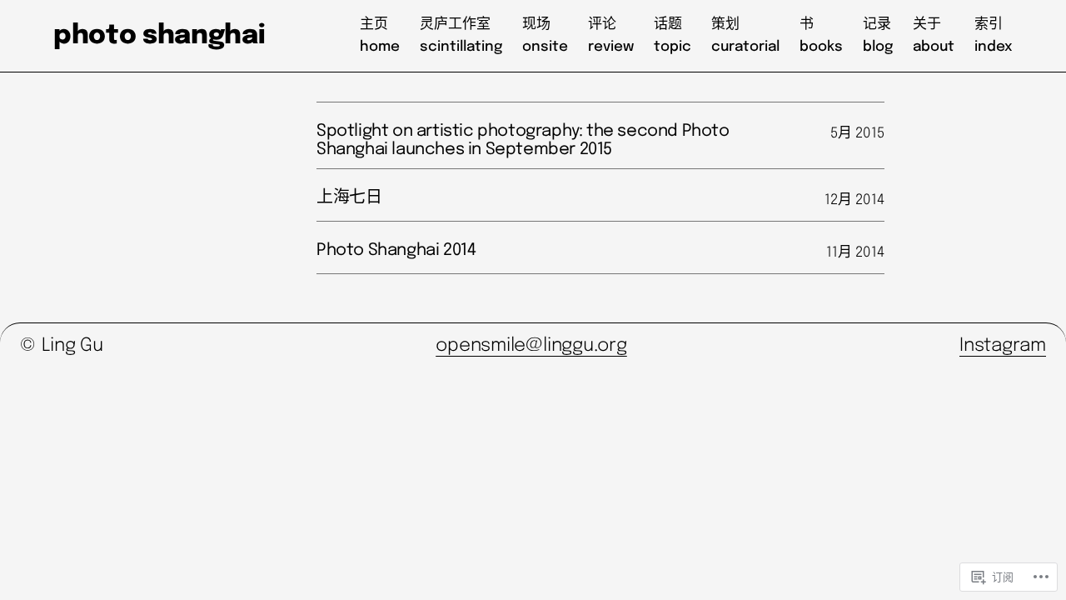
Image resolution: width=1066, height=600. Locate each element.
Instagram (1002, 346)
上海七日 (348, 198)
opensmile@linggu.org (531, 346)
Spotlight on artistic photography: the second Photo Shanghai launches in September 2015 (523, 140)
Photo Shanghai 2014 (396, 250)
